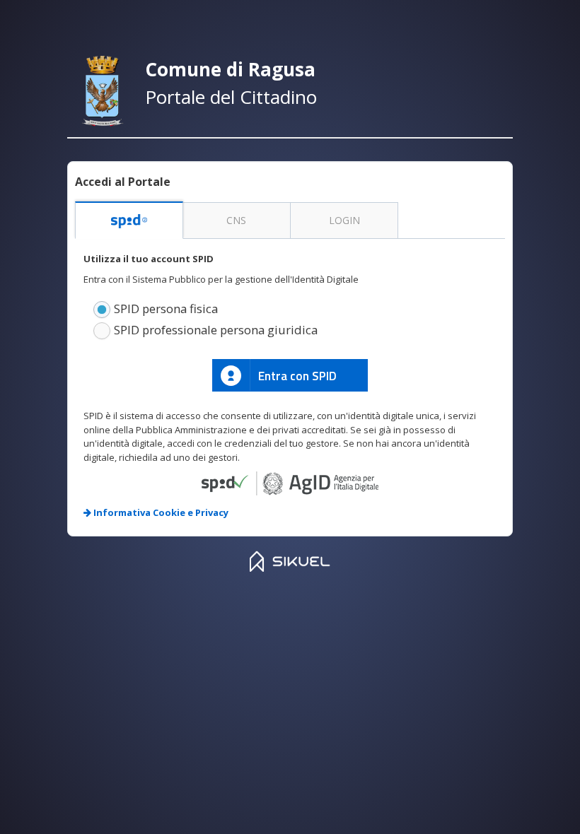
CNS (236, 220)
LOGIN (344, 220)
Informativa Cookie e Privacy (159, 512)
